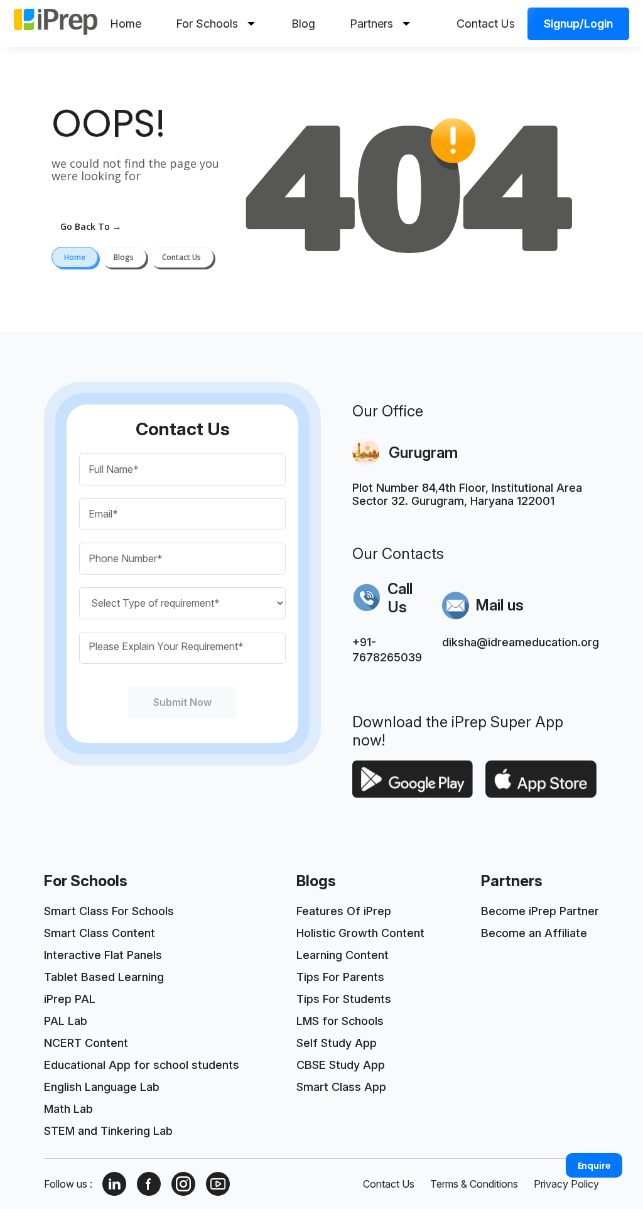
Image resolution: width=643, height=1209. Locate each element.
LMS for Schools (340, 1020)
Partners (371, 23)
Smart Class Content (99, 933)
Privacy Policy (566, 1184)
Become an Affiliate (534, 933)
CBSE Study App (340, 1064)
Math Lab (68, 1108)
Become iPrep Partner (540, 911)
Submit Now (182, 702)
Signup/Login (578, 23)
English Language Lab (101, 1086)
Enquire (594, 1165)
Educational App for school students (141, 1064)
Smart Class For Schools (109, 911)
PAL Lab (65, 1020)
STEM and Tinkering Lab (108, 1130)
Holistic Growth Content (360, 933)
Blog (303, 23)
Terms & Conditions (474, 1184)
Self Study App (336, 1042)
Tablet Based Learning (104, 977)
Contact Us (486, 23)
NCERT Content (86, 1042)
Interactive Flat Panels (103, 955)
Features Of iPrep (343, 911)
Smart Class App (341, 1086)
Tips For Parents (340, 977)
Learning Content (342, 955)
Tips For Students (343, 999)
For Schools (207, 23)
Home (125, 23)
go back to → (90, 226)
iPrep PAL (69, 999)
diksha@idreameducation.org (520, 642)
